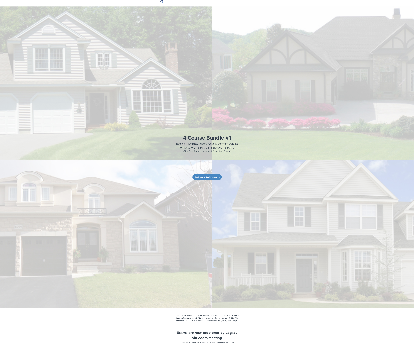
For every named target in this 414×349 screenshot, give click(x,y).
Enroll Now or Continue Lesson (207, 177)
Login (250, 3)
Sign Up (256, 3)
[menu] (252, 3)
